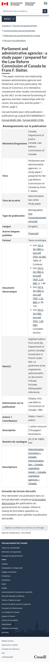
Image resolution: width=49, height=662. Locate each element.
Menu (10, 18)
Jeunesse (5, 632)
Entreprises (6, 576)
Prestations (6, 580)
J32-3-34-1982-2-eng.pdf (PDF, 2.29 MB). (38, 276)
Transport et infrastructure (12, 608)
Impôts (4, 588)
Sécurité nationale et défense (13, 596)
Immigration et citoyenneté (12, 568)
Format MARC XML (11, 120)
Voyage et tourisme (9, 572)
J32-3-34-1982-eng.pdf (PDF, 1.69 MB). (38, 317)
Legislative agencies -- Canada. (34, 479)
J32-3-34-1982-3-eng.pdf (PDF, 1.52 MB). (38, 295)
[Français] (33, 233)
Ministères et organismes (11, 552)
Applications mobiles (10, 645)
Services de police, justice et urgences (16, 604)
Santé (4, 584)
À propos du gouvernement (25, 25)
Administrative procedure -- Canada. (36, 453)
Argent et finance (8, 616)
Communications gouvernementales (19, 30)
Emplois (5, 564)
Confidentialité (7, 657)
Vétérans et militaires (10, 628)
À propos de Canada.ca (10, 649)
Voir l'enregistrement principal (37, 217)
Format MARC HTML (33, 120)
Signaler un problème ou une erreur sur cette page (24, 527)
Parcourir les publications (15, 40)
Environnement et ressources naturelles (17, 592)
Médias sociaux (7, 641)
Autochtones (6, 624)
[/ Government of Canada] (18, 3)
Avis (3, 653)
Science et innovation (10, 620)
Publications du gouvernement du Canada (22, 35)
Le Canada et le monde (10, 612)
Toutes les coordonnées (11, 548)
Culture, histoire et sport (11, 600)
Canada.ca (6, 25)
